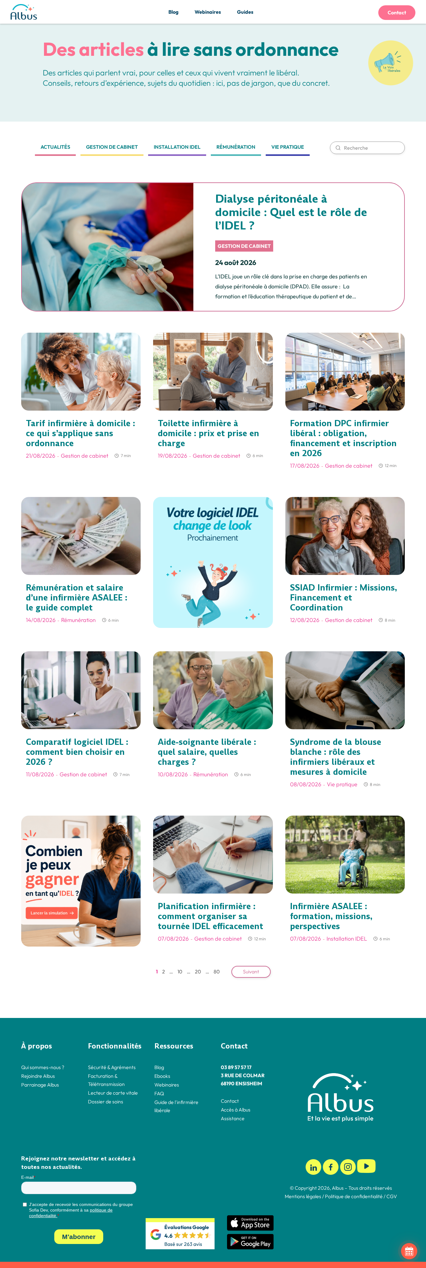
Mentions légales (303, 1196)
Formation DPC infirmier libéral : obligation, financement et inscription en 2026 (343, 438)
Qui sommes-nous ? (42, 1067)
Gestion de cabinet (112, 147)
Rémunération (235, 147)
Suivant (251, 971)
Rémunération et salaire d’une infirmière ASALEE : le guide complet (76, 597)
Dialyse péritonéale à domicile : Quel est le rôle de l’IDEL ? (291, 212)
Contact (397, 12)
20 (198, 971)
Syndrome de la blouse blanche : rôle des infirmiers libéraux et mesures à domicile (335, 757)
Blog (173, 12)
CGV (391, 1196)
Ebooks (162, 1076)
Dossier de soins (105, 1101)
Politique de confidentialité (353, 1196)
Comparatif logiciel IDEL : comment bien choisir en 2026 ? (77, 752)
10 (179, 971)
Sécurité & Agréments (112, 1067)
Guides (245, 12)
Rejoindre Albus (38, 1076)
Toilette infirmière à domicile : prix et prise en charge (208, 433)
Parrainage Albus (40, 1084)
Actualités (55, 147)
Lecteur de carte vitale (113, 1092)
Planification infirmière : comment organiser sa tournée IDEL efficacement (210, 916)
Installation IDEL (177, 147)
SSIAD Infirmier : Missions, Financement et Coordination (343, 597)
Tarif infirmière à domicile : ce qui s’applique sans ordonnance (80, 433)
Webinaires (208, 12)
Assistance (232, 1118)
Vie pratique (287, 147)
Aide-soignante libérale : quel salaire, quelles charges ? (207, 752)
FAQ (159, 1093)
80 (217, 971)
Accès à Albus (235, 1109)
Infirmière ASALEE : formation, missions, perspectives (331, 916)
